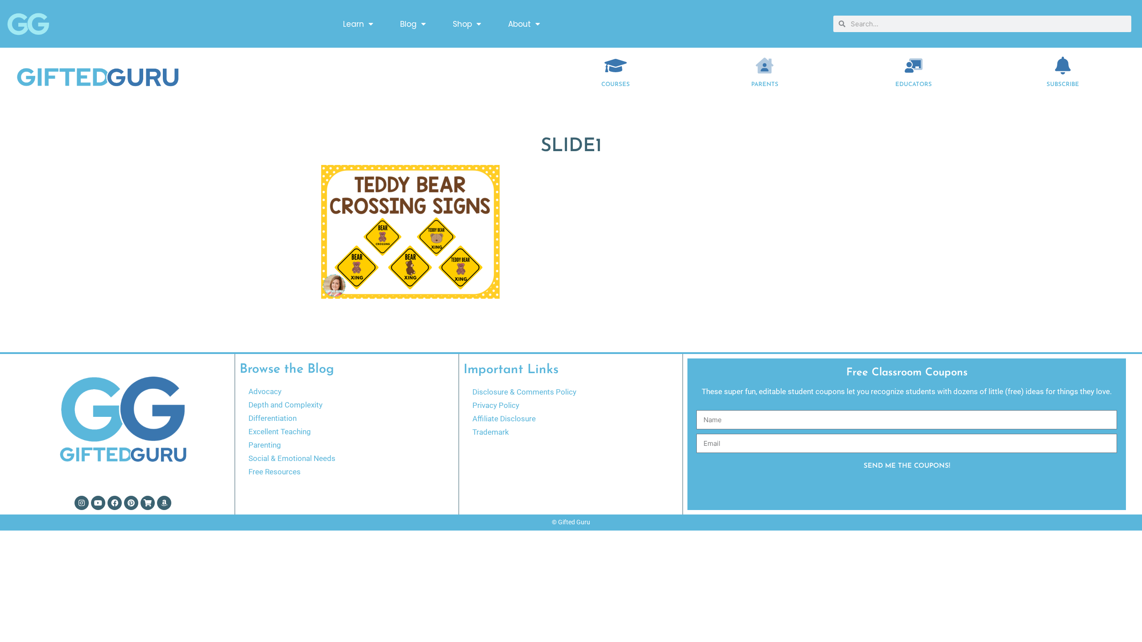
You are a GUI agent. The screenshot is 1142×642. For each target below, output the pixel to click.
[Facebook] (115, 503)
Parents (764, 84)
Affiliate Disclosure (504, 418)
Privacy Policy (495, 405)
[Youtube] (98, 503)
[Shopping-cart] (148, 503)
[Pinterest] (131, 503)
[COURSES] (616, 65)
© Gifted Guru (571, 522)
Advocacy (264, 391)
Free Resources (274, 471)
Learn (353, 24)
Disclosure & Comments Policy (524, 391)
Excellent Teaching (279, 431)
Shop (462, 24)
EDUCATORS (913, 84)
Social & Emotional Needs (291, 458)
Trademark (490, 432)
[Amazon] (164, 503)
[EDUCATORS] (914, 65)
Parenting (264, 444)
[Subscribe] (1063, 65)
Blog (408, 24)
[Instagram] (81, 503)
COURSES (615, 84)
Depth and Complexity (285, 404)
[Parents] (765, 65)
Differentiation (272, 418)
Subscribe (1063, 84)
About (519, 24)
